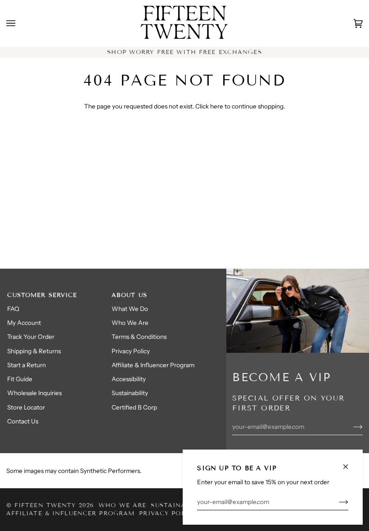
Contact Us (22, 421)
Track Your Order (30, 336)
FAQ (13, 308)
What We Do (130, 308)
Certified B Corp (134, 407)
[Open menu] (19, 23)
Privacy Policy (131, 351)
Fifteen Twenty (45, 505)
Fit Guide (19, 378)
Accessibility (129, 378)
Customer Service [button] (42, 295)
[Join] (336, 502)
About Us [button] (129, 295)
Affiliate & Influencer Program (153, 365)
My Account (24, 322)
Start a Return (26, 365)
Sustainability (130, 392)
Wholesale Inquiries (34, 392)
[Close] (349, 463)
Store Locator (26, 407)
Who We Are (130, 322)
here (216, 106)
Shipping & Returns (34, 351)
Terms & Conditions (139, 336)
